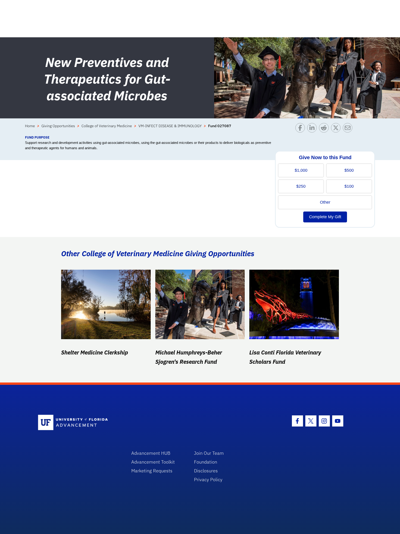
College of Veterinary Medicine (106, 125)
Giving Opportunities (58, 125)
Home (30, 125)
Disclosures (206, 471)
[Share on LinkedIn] (313, 129)
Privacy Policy (208, 479)
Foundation (205, 462)
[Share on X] (337, 129)
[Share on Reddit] (325, 129)
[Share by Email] (349, 129)
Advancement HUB (150, 453)
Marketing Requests (151, 471)
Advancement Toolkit (153, 462)
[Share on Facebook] (301, 129)
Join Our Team (209, 453)
